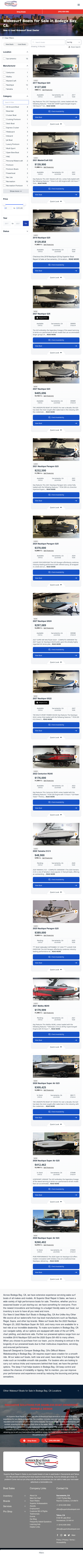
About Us (33, 1495)
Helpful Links (35, 1527)
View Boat (38, 117)
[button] (79, 5)
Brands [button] (6, 1500)
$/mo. (43, 90)
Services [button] (7, 1506)
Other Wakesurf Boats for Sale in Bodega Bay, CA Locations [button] (32, 1390)
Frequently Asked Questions (40, 1521)
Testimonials (34, 1513)
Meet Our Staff (35, 1498)
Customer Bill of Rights (38, 1511)
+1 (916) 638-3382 (63, 1505)
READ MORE (50, 106)
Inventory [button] (7, 1495)
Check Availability (57, 111)
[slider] (4, 204)
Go (26, 223)
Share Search (75, 47)
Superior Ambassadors (38, 1503)
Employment (34, 1508)
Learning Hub (35, 1524)
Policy (58, 1539)
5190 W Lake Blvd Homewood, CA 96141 (65, 1519)
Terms (71, 1539)
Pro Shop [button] (7, 1511)
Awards (33, 1506)
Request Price (43, 318)
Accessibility (61, 1542)
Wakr (73, 1535)
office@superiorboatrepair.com (68, 1509)
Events (32, 1516)
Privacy (65, 1539)
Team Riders (35, 1500)
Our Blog (33, 1519)
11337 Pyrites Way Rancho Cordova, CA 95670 (67, 1499)
